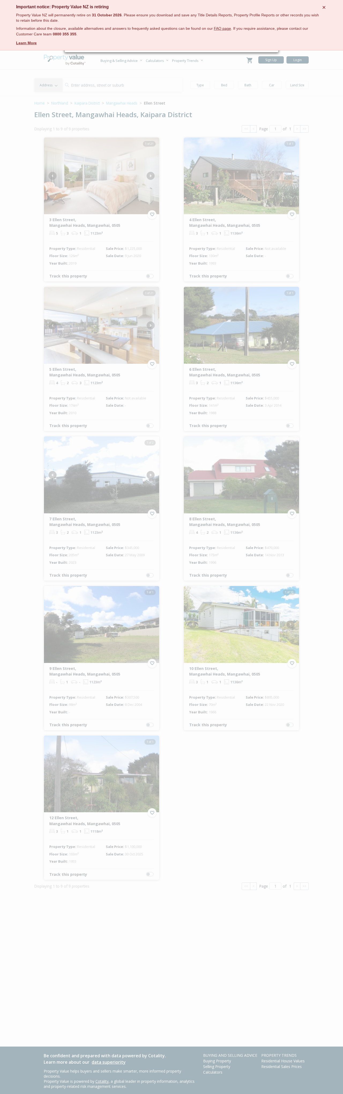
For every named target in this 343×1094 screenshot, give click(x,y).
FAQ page (222, 29)
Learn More (26, 43)
